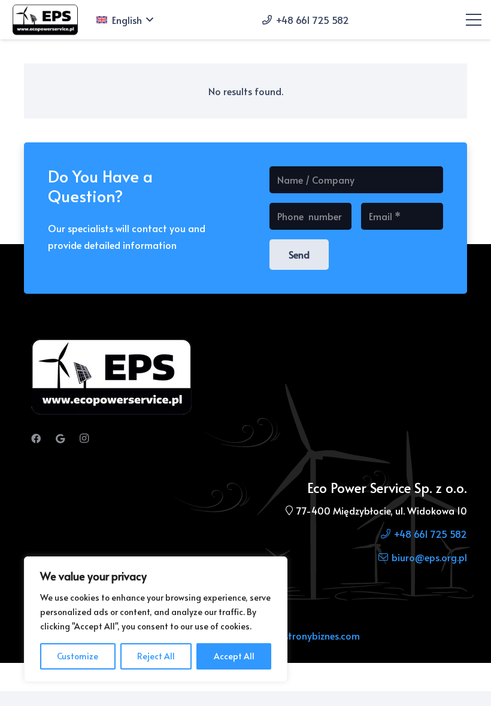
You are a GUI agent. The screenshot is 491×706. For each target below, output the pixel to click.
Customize (77, 656)
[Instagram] (84, 439)
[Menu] (473, 20)
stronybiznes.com (322, 635)
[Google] (60, 439)
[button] (125, 19)
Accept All (234, 656)
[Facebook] (36, 439)
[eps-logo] (46, 20)
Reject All (156, 656)
